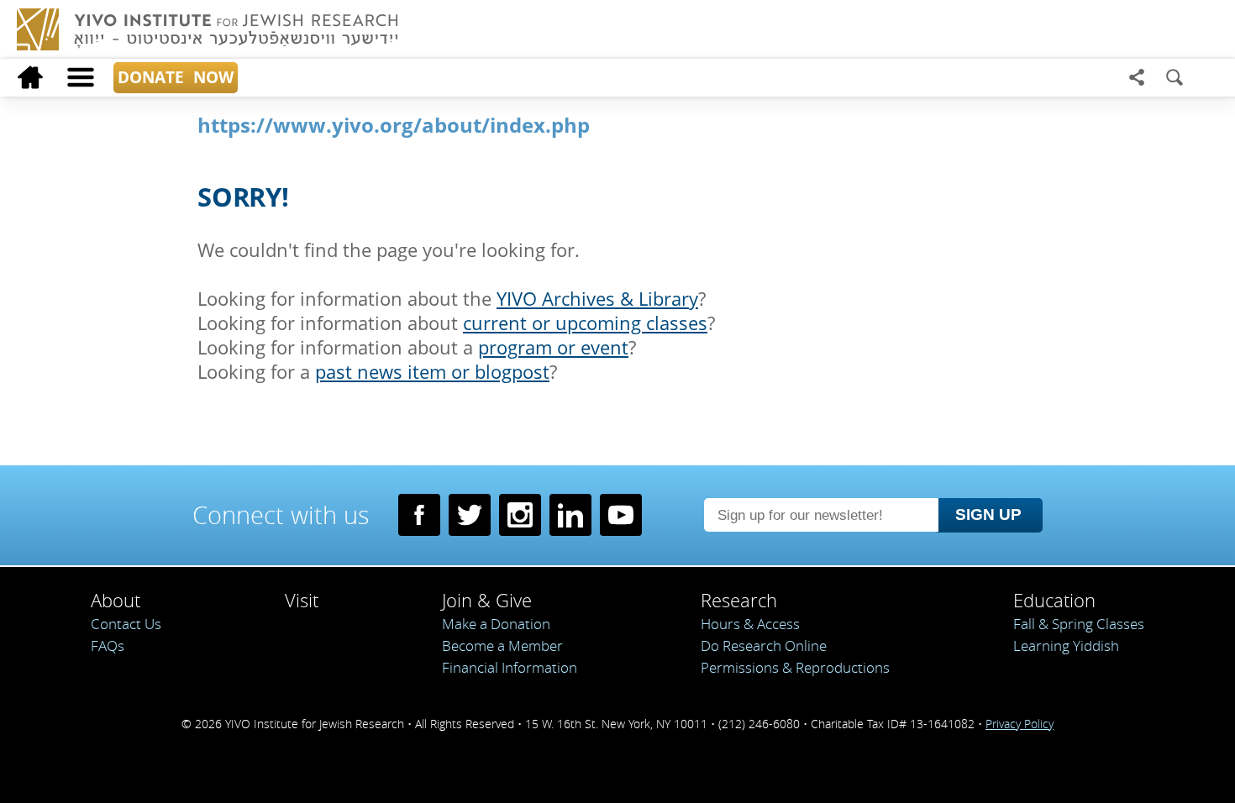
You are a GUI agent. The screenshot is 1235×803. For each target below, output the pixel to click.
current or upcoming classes (585, 323)
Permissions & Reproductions (795, 667)
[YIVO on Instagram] (520, 515)
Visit (301, 600)
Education (1054, 600)
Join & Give (487, 600)
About (115, 600)
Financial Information (509, 667)
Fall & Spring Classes (1078, 623)
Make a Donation (496, 623)
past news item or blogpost (432, 372)
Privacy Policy (1019, 724)
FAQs (107, 645)
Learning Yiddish (1066, 645)
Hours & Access (750, 623)
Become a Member (502, 645)
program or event (553, 347)
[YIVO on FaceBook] (419, 515)
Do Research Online (764, 645)
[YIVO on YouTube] (621, 515)
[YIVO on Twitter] (470, 515)
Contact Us (126, 623)
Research (739, 600)
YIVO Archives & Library (597, 298)
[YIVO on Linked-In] (570, 515)
